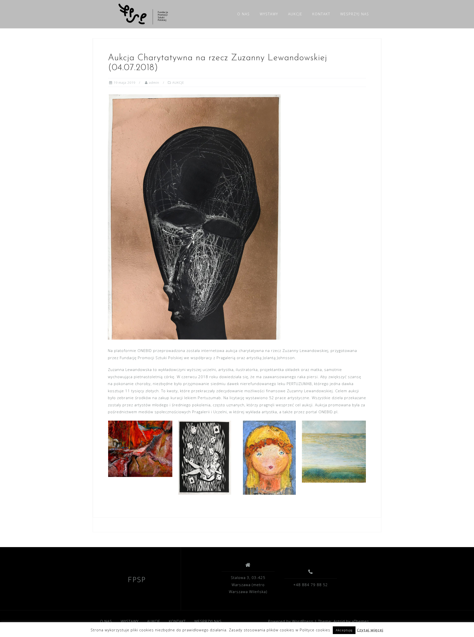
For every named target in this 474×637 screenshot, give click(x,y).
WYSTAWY (269, 14)
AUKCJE (295, 14)
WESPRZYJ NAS (354, 14)
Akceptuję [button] (344, 630)
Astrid (339, 621)
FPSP (137, 580)
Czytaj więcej (370, 629)
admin (154, 82)
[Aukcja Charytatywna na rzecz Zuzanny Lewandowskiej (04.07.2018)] (194, 216)
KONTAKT (321, 14)
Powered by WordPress (290, 621)
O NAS (243, 14)
